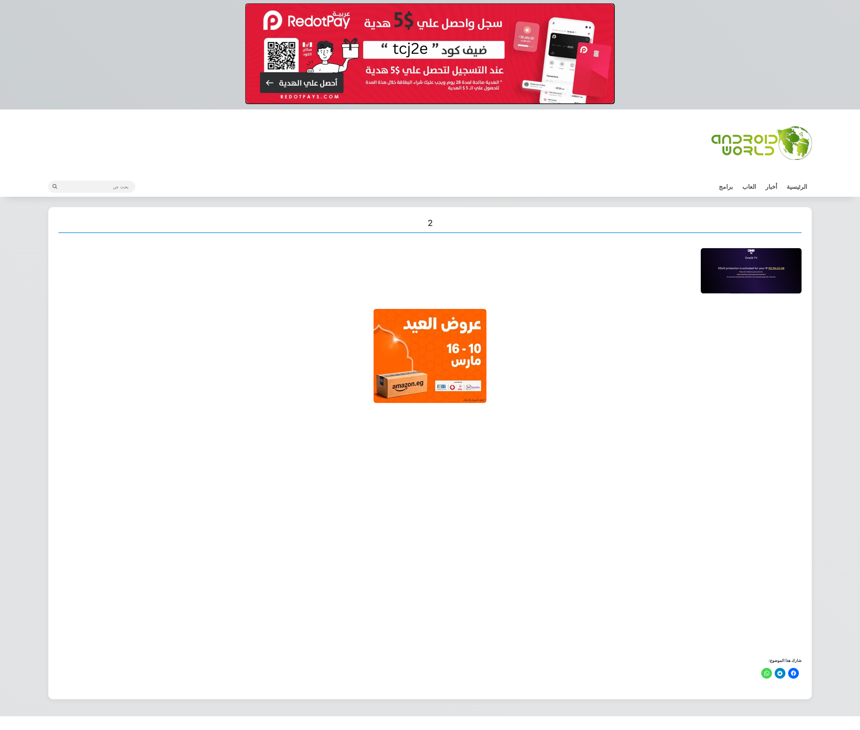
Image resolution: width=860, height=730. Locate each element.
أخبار (771, 186)
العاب (749, 186)
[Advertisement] (600, 529)
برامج (726, 186)
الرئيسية (797, 186)
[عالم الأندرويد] (761, 143)
